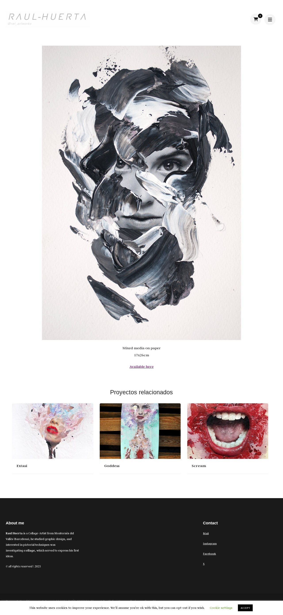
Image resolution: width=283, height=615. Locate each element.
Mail (206, 533)
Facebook (209, 553)
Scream (199, 466)
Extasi (22, 466)
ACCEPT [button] (245, 607)
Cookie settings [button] (221, 608)
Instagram (210, 543)
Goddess (111, 466)
